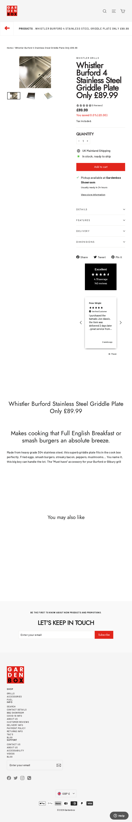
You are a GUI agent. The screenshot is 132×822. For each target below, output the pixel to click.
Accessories (14, 696)
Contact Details (17, 709)
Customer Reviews (18, 722)
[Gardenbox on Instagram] (22, 777)
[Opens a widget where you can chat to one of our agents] (119, 816)
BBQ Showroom (15, 712)
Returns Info (15, 731)
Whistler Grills (87, 58)
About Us (12, 719)
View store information (93, 194)
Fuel (10, 699)
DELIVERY (83, 231)
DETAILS (81, 209)
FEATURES (83, 220)
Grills (11, 693)
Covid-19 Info (14, 716)
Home (10, 47)
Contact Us (13, 744)
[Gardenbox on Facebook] (9, 777)
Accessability (15, 750)
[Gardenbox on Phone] (29, 777)
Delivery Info (15, 725)
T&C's (10, 734)
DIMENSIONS (85, 242)
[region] (100, 323)
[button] (100, 105)
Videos (11, 753)
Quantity (85, 134)
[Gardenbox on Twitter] (16, 777)
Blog (10, 737)
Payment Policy (16, 728)
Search (11, 706)
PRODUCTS (26, 28)
